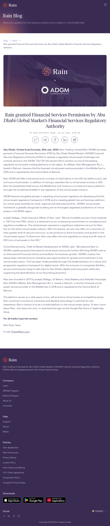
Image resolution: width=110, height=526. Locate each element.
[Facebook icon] (13, 516)
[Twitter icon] (4, 516)
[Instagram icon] (18, 516)
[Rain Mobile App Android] (33, 500)
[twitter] (35, 139)
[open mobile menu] (105, 5)
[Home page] (10, 5)
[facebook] (55, 139)
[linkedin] (64, 139)
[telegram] (45, 139)
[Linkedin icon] (8, 516)
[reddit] (74, 139)
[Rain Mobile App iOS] (12, 500)
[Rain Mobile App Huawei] (56, 500)
